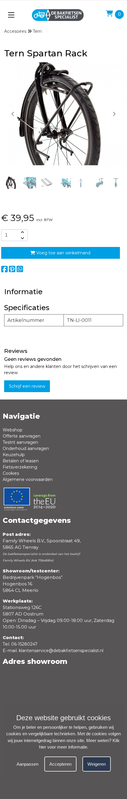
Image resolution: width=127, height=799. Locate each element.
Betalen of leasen (21, 461)
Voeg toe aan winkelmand (62, 253)
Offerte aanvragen (21, 436)
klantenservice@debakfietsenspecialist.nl (61, 650)
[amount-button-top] (22, 232)
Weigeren (96, 764)
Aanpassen (27, 764)
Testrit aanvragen (20, 442)
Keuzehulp (14, 454)
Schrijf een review (27, 386)
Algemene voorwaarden (28, 479)
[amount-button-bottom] (22, 238)
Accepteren (60, 764)
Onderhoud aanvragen (26, 448)
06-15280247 (24, 644)
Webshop (12, 430)
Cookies (11, 473)
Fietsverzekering (20, 467)
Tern (37, 31)
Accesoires (15, 31)
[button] (114, 114)
